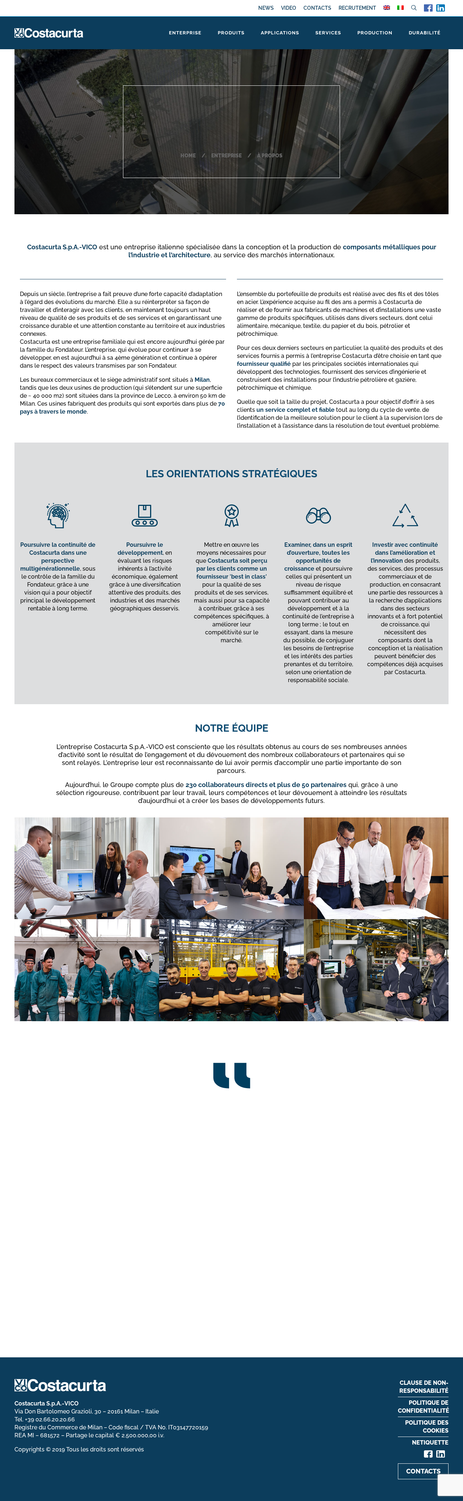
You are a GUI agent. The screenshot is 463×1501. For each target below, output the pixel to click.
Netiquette (430, 1442)
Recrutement (357, 8)
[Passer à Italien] (400, 7)
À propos (270, 155)
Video (288, 8)
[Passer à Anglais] (386, 7)
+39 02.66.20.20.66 (50, 1419)
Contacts (317, 8)
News (266, 8)
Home (188, 155)
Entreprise (226, 155)
